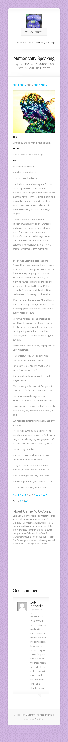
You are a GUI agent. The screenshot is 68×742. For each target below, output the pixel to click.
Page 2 (23, 85)
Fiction (28, 42)
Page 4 (37, 85)
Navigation (36, 31)
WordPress (40, 719)
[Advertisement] (34, 566)
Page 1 (16, 85)
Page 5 (44, 85)
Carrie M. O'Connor (34, 64)
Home (19, 42)
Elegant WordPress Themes (39, 715)
